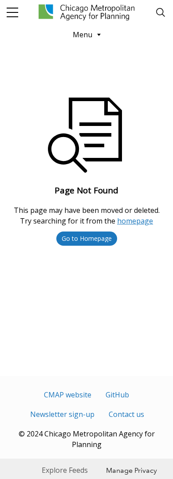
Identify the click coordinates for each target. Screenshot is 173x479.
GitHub (117, 395)
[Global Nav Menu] (12, 12)
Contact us (126, 414)
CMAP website (67, 395)
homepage (135, 221)
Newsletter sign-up (62, 414)
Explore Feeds (65, 470)
